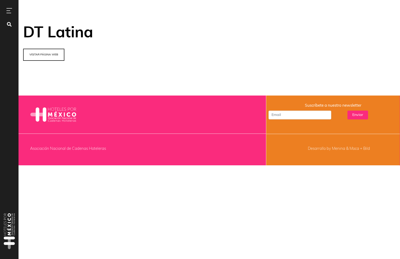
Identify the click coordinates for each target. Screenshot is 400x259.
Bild (366, 149)
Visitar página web (43, 54)
